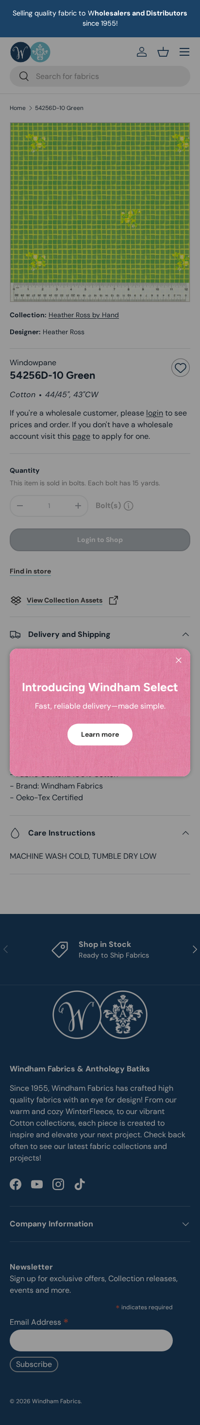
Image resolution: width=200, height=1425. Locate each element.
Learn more (100, 734)
